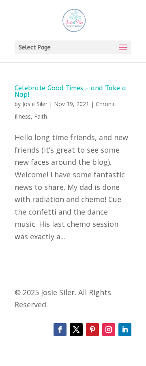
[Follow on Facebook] (60, 329)
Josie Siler (34, 104)
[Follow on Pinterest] (92, 329)
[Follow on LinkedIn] (124, 329)
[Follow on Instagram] (108, 329)
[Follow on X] (76, 329)
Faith (40, 116)
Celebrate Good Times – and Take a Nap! (70, 91)
